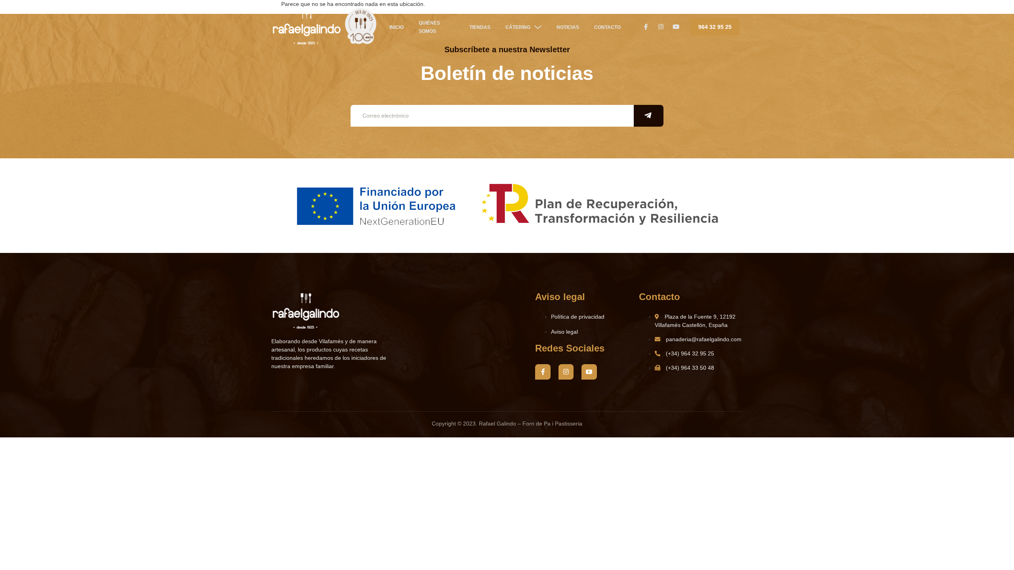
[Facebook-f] (542, 371)
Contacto (607, 27)
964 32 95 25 (715, 27)
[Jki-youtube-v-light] (589, 371)
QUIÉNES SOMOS (429, 27)
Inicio (396, 27)
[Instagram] (566, 371)
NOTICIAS (568, 27)
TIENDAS (479, 27)
